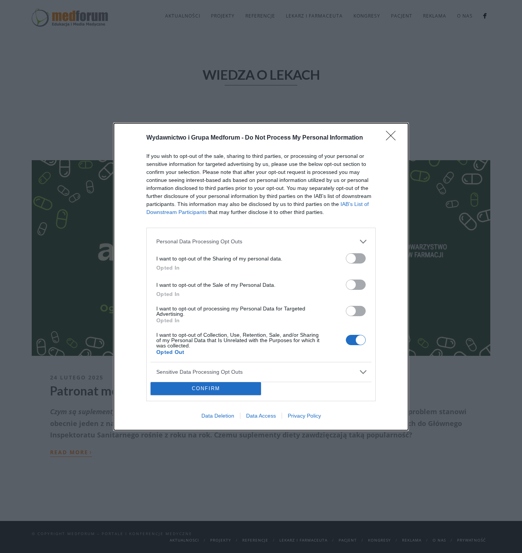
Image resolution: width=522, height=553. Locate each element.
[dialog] (261, 276)
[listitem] (261, 242)
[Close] (393, 138)
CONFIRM (206, 388)
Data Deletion (217, 416)
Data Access (261, 416)
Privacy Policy (304, 416)
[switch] (356, 258)
